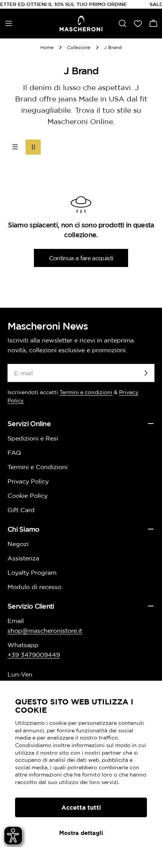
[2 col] (33, 147)
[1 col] (15, 147)
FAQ (14, 452)
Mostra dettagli (81, 833)
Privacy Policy (28, 481)
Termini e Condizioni (37, 466)
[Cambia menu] (8, 23)
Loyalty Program (32, 572)
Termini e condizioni (86, 392)
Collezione (78, 47)
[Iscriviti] (146, 373)
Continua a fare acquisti (81, 258)
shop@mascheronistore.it (45, 630)
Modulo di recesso (34, 586)
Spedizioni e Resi (33, 438)
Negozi (18, 543)
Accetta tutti (81, 807)
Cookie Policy (27, 495)
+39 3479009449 (34, 654)
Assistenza (23, 558)
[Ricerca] (122, 23)
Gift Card (21, 509)
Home (46, 47)
